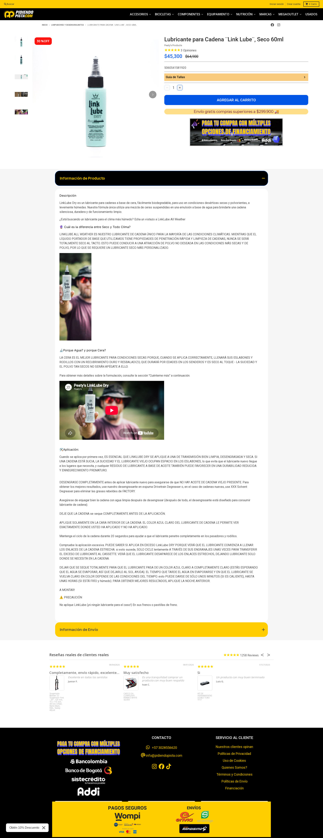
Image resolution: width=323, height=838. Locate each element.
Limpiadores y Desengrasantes (67, 25)
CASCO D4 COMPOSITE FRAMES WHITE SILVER (130, 697)
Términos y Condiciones (234, 774)
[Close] (43, 827)
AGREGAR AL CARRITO (236, 100)
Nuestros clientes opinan (234, 747)
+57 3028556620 (163, 748)
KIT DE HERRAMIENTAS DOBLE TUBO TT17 (205, 697)
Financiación (234, 788)
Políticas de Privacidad (234, 754)
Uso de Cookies (234, 760)
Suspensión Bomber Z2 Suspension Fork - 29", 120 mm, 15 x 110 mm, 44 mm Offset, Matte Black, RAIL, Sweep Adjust (57, 700)
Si (198, 672)
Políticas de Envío (234, 781)
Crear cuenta (293, 4)
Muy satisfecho (136, 672)
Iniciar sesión (277, 4)
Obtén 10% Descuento (24, 827)
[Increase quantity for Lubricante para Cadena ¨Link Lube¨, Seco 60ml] (180, 87)
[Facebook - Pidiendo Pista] (272, 24)
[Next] (152, 94)
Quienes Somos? (234, 767)
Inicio (44, 25)
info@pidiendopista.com (163, 755)
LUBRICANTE (120, 234)
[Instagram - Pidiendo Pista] (278, 24)
